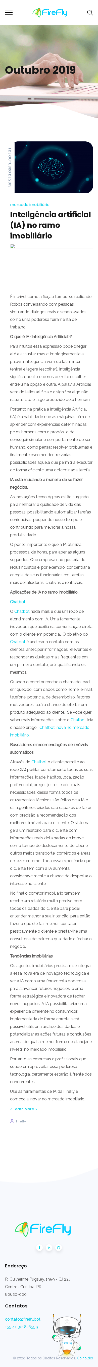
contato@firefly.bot (22, 1319)
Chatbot (22, 611)
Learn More (24, 1109)
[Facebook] (39, 1247)
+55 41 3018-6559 (21, 1326)
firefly (21, 1121)
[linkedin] (49, 1247)
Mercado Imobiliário (30, 205)
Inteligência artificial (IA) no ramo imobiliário (50, 225)
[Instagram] (58, 1247)
